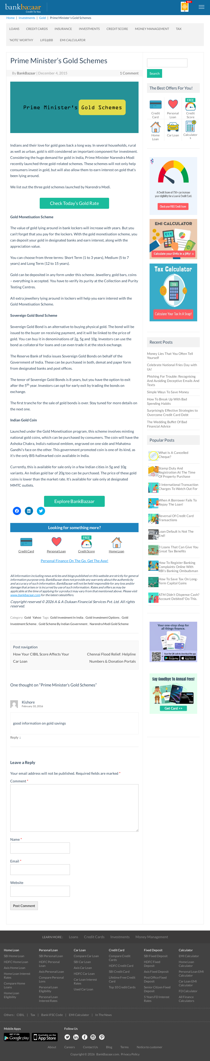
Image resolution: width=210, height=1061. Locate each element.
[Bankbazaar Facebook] (84, 1037)
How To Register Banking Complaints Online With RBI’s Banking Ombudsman (178, 567)
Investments (27, 18)
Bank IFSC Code (52, 1015)
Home (10, 18)
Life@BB (46, 40)
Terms (124, 1047)
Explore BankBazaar (74, 501)
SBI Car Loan (82, 962)
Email (16, 861)
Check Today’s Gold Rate (74, 203)
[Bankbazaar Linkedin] (76, 1037)
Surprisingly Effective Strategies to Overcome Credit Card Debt (172, 412)
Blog (109, 1047)
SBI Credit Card (119, 972)
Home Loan (116, 551)
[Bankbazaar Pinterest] (102, 1037)
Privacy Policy (130, 1054)
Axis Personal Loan (51, 972)
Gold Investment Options (102, 617)
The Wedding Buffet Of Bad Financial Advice (167, 424)
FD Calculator (188, 991)
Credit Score (117, 29)
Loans (14, 29)
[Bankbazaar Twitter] (67, 1037)
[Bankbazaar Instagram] (93, 1037)
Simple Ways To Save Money (168, 392)
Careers (69, 1047)
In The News (103, 1015)
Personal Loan (56, 551)
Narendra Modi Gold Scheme (109, 624)
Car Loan (173, 135)
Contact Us (90, 1047)
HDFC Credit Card (121, 966)
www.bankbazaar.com (25, 595)
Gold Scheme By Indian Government (63, 624)
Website (16, 882)
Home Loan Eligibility (11, 995)
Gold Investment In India (66, 617)
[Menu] (201, 6)
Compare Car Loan (86, 956)
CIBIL (20, 1015)
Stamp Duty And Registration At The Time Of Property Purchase (177, 472)
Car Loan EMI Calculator (188, 983)
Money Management (152, 29)
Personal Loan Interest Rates (48, 999)
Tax (179, 29)
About (52, 1047)
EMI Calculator (73, 40)
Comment (19, 781)
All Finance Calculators (186, 999)
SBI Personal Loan (51, 956)
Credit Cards (37, 29)
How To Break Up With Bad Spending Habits (167, 401)
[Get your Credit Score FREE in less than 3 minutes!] (173, 216)
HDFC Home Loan (16, 962)
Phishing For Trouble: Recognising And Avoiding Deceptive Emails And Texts (173, 380)
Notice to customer (149, 1047)
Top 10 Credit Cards (122, 987)
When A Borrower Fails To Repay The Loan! (178, 502)
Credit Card (26, 551)
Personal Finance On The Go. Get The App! (74, 561)
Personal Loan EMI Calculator (191, 973)
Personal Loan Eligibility (48, 989)
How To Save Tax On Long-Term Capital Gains (178, 581)
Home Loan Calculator (186, 964)
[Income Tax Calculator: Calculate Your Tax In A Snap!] (173, 323)
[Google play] (17, 1040)
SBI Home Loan (14, 956)
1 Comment (129, 73)
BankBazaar (26, 73)
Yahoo (37, 617)
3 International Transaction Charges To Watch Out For (178, 487)
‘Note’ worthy (21, 40)
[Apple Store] (44, 1040)
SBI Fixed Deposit (155, 956)
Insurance (63, 29)
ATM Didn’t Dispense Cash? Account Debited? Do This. (179, 597)
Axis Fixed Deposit (156, 972)
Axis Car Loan (83, 968)
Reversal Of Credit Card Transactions (176, 518)
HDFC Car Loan (84, 974)
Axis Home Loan (14, 968)
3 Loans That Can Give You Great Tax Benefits (178, 549)
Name (16, 839)
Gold (42, 18)
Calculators (190, 136)
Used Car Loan (83, 989)
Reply (14, 737)
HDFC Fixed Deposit (152, 964)
